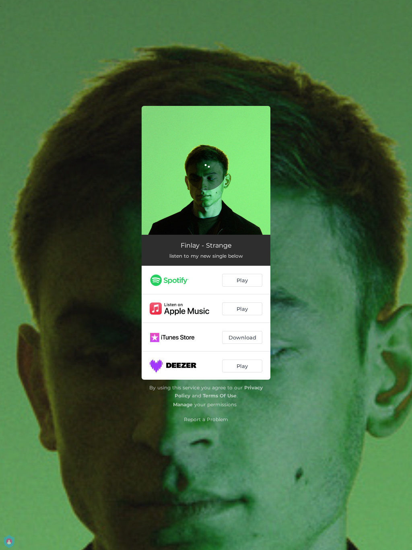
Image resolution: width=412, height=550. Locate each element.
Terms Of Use (220, 396)
